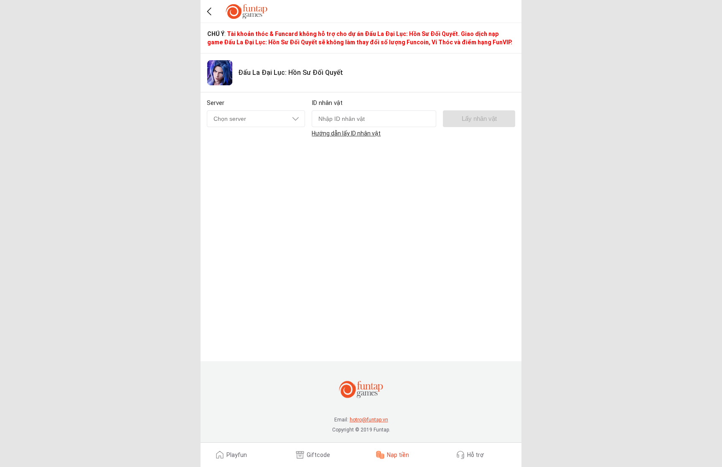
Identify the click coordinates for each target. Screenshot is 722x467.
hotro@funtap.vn (369, 420)
